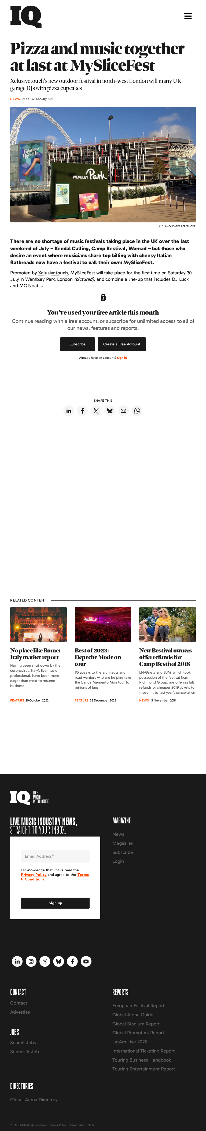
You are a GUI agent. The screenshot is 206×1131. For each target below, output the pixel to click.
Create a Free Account (121, 344)
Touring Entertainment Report (143, 1069)
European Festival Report (138, 1006)
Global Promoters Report (138, 1033)
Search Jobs (23, 1043)
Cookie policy (77, 1125)
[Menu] (188, 16)
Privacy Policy (58, 1125)
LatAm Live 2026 (130, 1042)
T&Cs (90, 1125)
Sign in (122, 358)
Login (118, 861)
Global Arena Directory (34, 1100)
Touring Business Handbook (141, 1060)
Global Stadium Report (136, 1024)
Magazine (122, 843)
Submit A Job (24, 1052)
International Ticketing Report (143, 1051)
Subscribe (77, 344)
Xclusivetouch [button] (53, 273)
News (118, 834)
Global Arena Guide (132, 1015)
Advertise (20, 1012)
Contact (18, 1003)
